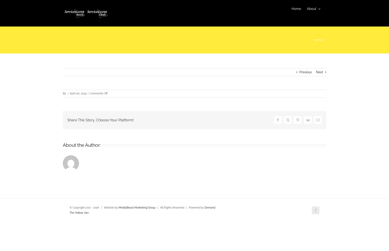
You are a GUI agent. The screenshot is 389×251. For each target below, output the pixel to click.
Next (319, 72)
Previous (305, 72)
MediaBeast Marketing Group (137, 207)
